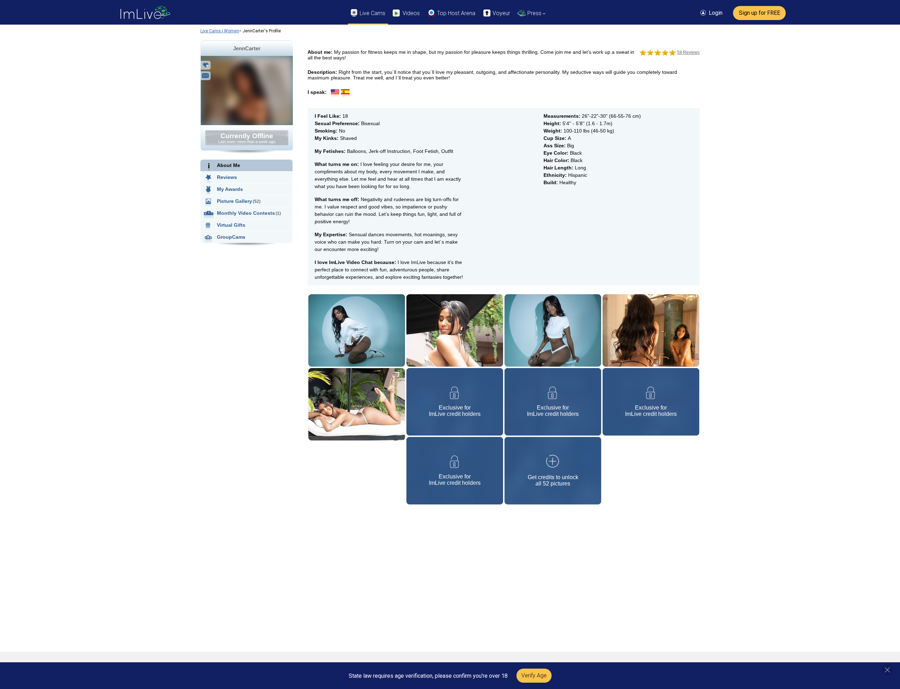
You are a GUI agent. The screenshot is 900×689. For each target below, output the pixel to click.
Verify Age (534, 675)
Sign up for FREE (759, 12)
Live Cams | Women (219, 30)
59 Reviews (688, 52)
